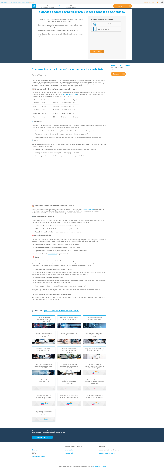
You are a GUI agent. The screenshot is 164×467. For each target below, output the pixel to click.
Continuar (96, 51)
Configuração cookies (38, 456)
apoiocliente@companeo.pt (107, 453)
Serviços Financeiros (39, 65)
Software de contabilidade (51, 65)
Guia (59, 65)
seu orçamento (52, 254)
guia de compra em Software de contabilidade (61, 311)
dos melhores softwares (70, 94)
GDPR (34, 453)
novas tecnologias (88, 209)
